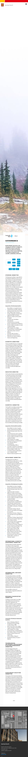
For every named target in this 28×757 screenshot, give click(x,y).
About (16, 236)
